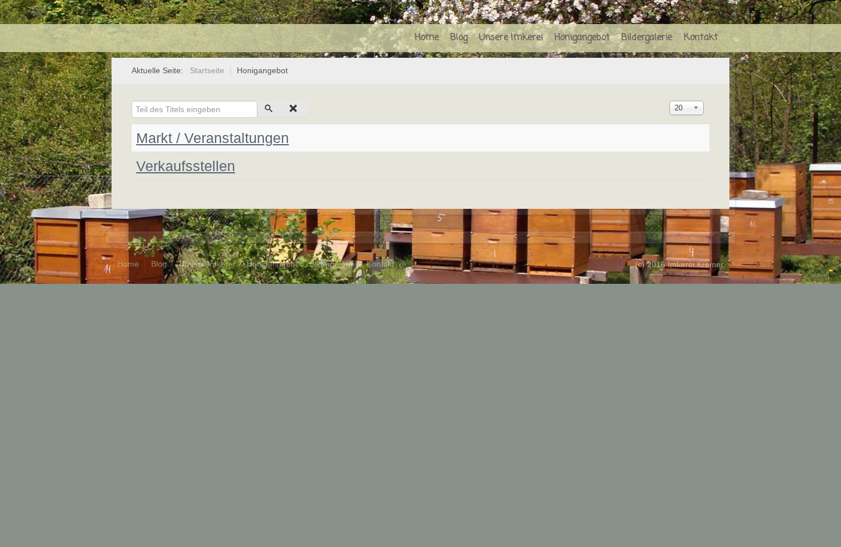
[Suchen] (270, 109)
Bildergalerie (646, 38)
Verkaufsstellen (185, 166)
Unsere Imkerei (511, 38)
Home (427, 38)
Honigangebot (582, 38)
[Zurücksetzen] (295, 109)
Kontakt (701, 38)
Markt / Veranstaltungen (212, 138)
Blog (458, 38)
